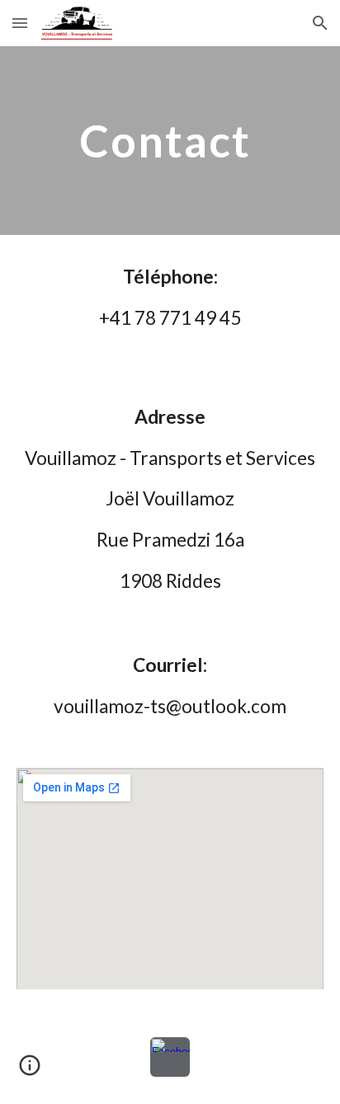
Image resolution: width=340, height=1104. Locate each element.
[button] (20, 22)
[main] (170, 140)
